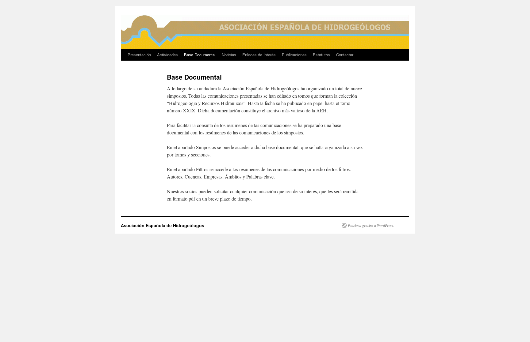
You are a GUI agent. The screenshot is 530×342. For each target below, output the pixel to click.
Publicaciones (294, 55)
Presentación (139, 55)
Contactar (344, 55)
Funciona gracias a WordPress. (371, 225)
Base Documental (200, 55)
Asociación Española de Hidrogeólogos (162, 225)
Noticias (229, 55)
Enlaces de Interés (259, 55)
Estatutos (321, 55)
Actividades (167, 55)
